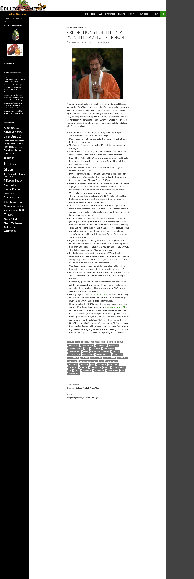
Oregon (84, 367)
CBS (87, 348)
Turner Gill (99, 370)
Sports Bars (8, 210)
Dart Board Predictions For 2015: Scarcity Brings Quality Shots (14, 79)
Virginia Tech (74, 374)
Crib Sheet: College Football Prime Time (83, 386)
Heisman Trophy (103, 355)
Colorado (96, 348)
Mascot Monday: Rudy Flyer (13, 100)
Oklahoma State (14, 202)
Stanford (15, 210)
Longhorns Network (88, 361)
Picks (93, 14)
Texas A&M (10, 219)
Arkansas (17, 128)
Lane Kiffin (122, 358)
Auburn (7, 131)
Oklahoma (73, 367)
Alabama (9, 127)
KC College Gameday (15, 14)
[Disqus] (97, 440)
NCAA (19, 180)
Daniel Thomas (75, 351)
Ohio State (113, 364)
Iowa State (118, 355)
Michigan (20, 173)
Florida (116, 351)
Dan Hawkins (109, 348)
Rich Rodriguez (119, 367)
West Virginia (10, 230)
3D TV (71, 342)
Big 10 (110, 342)
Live (100, 14)
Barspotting (110, 14)
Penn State (15, 206)
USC (123, 370)
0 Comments (105, 42)
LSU (102, 361)
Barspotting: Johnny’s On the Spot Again (83, 396)
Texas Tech (10, 223)
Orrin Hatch (96, 367)
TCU (21, 210)
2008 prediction (98, 294)
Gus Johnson (88, 355)
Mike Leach (73, 364)
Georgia (13, 150)
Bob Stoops (73, 345)
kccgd (6, 77)
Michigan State (9, 177)
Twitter (8, 227)
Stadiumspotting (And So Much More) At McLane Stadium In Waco (13, 105)
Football (82, 28)
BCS (68, 28)
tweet (19, 224)
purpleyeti (91, 42)
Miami (13, 174)
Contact (155, 14)
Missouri (84, 364)
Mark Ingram (112, 361)
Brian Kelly (113, 345)
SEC (70, 370)
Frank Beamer (74, 355)
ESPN (86, 351)
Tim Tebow (87, 370)
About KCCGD (143, 14)
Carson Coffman (75, 348)
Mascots (121, 14)
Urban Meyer (113, 370)
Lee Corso (72, 361)
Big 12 (16, 136)
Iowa (19, 150)
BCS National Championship (94, 342)
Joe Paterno (73, 358)
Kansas (85, 358)
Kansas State (109, 358)
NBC (92, 364)
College (73, 28)
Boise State (101, 345)
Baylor (15, 131)
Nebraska (102, 364)
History (131, 14)
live (5, 174)
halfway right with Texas (117, 307)
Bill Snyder (9, 140)
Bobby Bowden (87, 345)
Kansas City (96, 358)
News (86, 14)
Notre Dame (12, 189)
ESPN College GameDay (100, 351)
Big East (119, 342)
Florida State (16, 147)
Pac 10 (106, 367)
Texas (77, 370)
